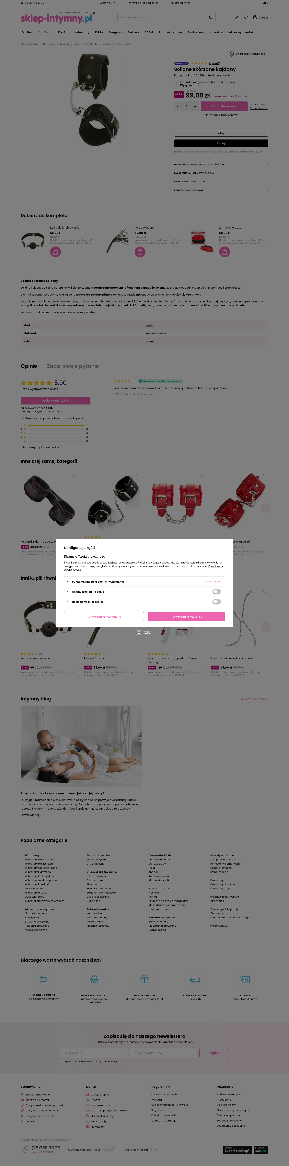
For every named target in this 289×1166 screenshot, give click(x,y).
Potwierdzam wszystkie (186, 616)
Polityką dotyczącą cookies (153, 562)
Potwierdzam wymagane (104, 616)
